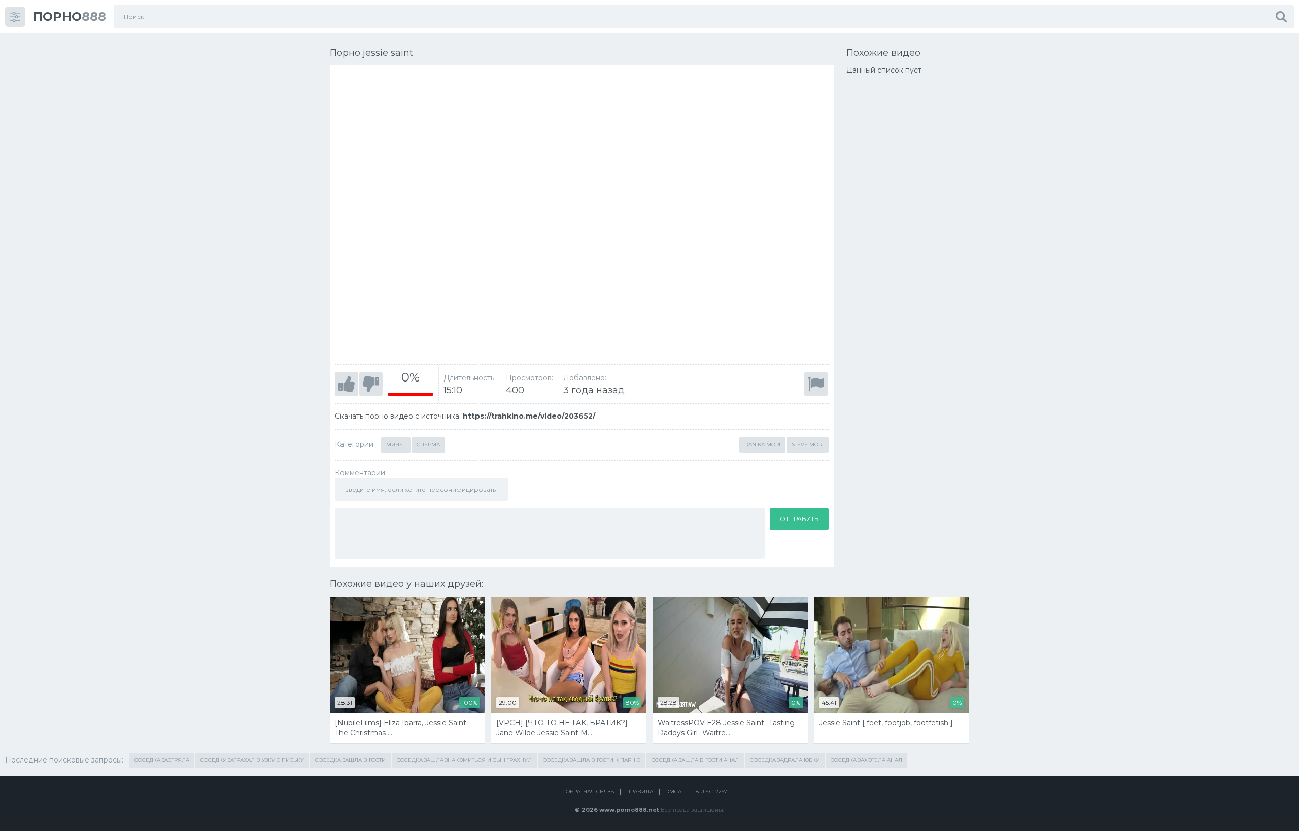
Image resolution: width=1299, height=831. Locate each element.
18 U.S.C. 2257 (710, 791)
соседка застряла (161, 760)
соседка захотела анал (866, 760)
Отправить (799, 519)
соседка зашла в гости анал (695, 760)
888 (69, 16)
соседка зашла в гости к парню (591, 760)
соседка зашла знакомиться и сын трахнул (464, 760)
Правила (639, 791)
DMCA (673, 791)
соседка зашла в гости (350, 760)
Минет (395, 444)
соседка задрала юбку (784, 760)
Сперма (428, 444)
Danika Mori (762, 444)
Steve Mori (808, 444)
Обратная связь (590, 791)
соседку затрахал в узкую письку (252, 760)
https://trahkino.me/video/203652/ (529, 416)
